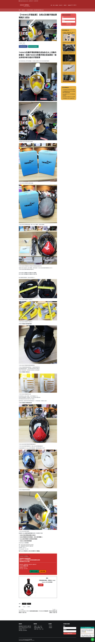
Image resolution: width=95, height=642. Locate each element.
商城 (53, 5)
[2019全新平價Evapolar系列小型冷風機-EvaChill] (69, 78)
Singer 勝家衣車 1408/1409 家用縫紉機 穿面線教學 (69, 95)
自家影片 (65, 5)
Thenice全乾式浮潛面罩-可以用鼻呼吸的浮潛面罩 (28, 538)
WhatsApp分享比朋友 (33, 46)
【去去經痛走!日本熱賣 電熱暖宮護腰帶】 (69, 89)
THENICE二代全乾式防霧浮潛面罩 (26, 540)
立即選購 (40, 584)
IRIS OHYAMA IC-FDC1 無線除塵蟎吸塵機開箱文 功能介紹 (28, 611)
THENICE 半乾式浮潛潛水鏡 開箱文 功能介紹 (27, 535)
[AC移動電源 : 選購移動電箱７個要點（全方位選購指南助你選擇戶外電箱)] (69, 38)
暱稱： (63, 17)
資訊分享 (60, 5)
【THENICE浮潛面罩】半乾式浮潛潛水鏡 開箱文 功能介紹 (47, 611)
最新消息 (56, 5)
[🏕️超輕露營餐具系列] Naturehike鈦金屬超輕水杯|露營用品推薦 (69, 92)
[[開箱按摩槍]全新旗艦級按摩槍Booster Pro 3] (69, 48)
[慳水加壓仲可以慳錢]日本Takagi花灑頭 (69, 96)
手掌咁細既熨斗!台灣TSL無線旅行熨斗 (69, 98)
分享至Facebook (23, 46)
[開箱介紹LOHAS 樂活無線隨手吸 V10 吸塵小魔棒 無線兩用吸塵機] (69, 68)
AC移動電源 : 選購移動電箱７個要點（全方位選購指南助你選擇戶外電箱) (69, 33)
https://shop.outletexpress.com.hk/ (27, 544)
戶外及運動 (24, 603)
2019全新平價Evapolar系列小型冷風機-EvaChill (69, 74)
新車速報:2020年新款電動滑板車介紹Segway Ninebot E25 (68, 53)
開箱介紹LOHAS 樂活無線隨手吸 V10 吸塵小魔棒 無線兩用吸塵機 (69, 63)
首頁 (51, 5)
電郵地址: (63, 20)
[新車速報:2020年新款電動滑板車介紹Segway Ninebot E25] (69, 58)
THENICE (24, 606)
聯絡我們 (69, 5)
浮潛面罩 (28, 606)
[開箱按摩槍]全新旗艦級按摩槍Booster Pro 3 (69, 43)
